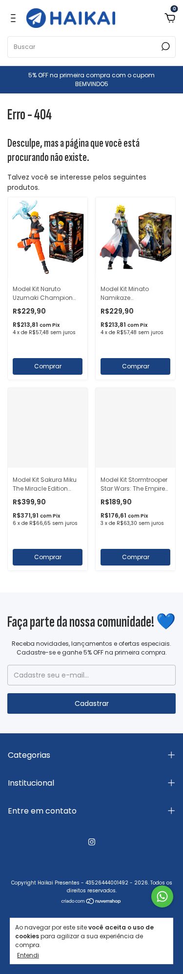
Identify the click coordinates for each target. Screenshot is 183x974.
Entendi (28, 955)
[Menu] (14, 18)
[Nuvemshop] (91, 902)
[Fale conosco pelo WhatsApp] (162, 896)
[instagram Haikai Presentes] (92, 842)
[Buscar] (164, 46)
